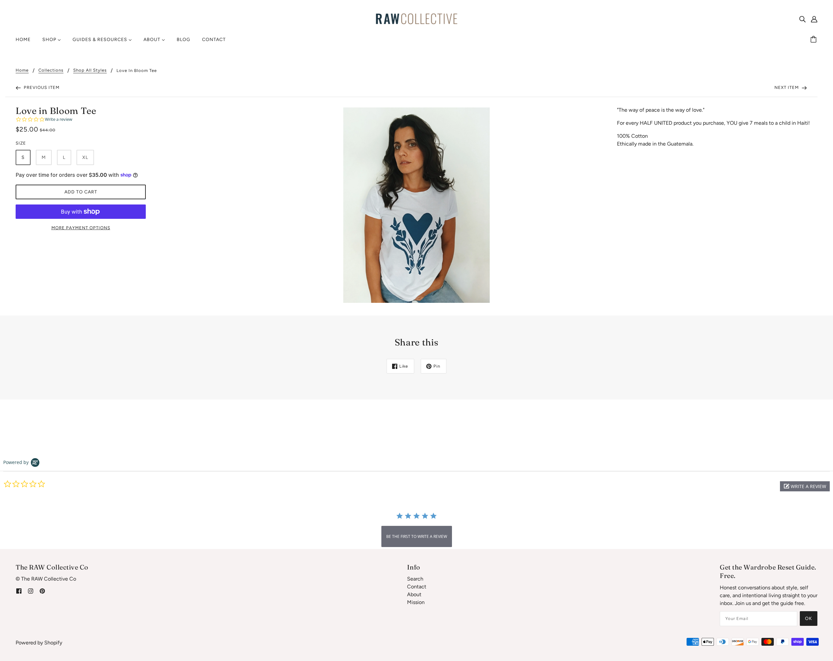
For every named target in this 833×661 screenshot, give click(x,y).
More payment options (80, 227)
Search (415, 579)
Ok (808, 618)
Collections (50, 70)
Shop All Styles (90, 70)
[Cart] (814, 40)
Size (21, 143)
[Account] (814, 18)
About (414, 594)
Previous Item (41, 87)
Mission (416, 602)
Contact (416, 587)
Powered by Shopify (39, 643)
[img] (802, 18)
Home (22, 70)
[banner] (417, 18)
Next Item (787, 87)
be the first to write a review (416, 536)
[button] (805, 486)
